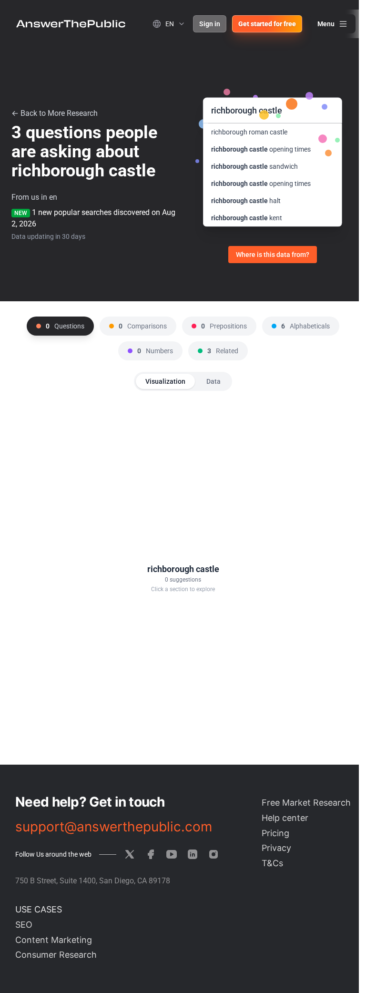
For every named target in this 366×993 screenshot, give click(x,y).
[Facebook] (150, 854)
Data (213, 381)
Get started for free (267, 24)
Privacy (276, 848)
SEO (23, 925)
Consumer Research (56, 955)
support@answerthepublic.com (113, 826)
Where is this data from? (272, 254)
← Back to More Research (54, 113)
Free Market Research (306, 803)
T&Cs (272, 863)
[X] (129, 854)
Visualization (165, 381)
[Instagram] (213, 854)
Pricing (275, 833)
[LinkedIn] (192, 854)
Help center (285, 818)
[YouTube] (171, 854)
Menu (326, 24)
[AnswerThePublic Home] (70, 24)
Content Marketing (53, 940)
